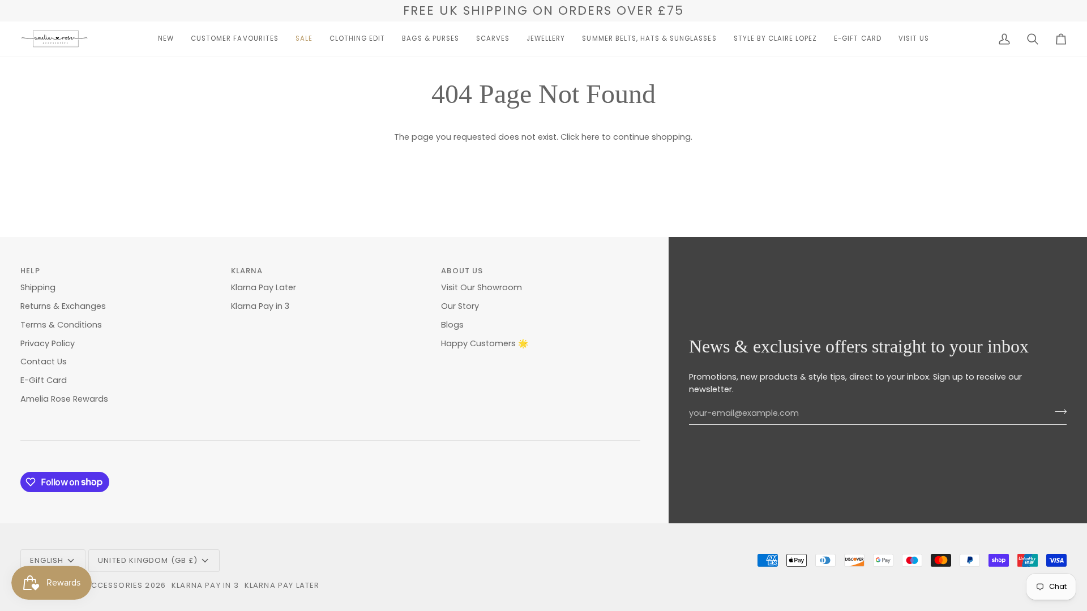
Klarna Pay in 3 (260, 306)
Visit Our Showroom (481, 287)
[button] (165, 38)
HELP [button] (30, 270)
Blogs (452, 324)
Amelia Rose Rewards (64, 399)
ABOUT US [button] (462, 270)
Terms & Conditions (61, 324)
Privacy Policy (47, 343)
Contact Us (43, 361)
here (590, 137)
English (46, 560)
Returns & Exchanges (63, 306)
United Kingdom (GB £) (148, 560)
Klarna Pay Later (263, 287)
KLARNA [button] (247, 270)
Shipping (37, 287)
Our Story (460, 306)
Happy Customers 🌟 (484, 343)
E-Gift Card (43, 380)
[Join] (1057, 412)
